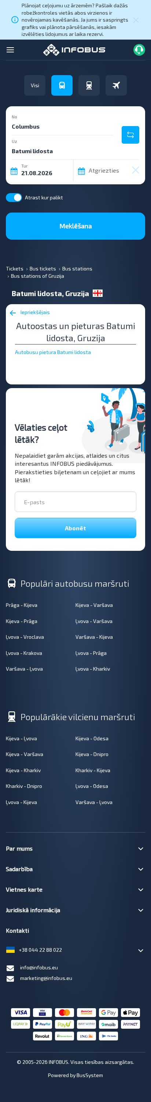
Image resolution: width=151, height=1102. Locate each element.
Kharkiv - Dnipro (24, 786)
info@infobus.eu (39, 967)
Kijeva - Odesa (92, 738)
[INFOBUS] (74, 49)
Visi (35, 85)
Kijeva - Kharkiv (23, 770)
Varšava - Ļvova (24, 669)
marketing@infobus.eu (46, 978)
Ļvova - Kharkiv (93, 669)
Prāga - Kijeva (21, 605)
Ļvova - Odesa (92, 786)
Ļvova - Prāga (91, 653)
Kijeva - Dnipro (92, 754)
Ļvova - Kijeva (21, 802)
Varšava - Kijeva (94, 637)
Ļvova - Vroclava (25, 637)
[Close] (136, 20)
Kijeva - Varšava (94, 605)
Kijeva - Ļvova (21, 738)
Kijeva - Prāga (21, 621)
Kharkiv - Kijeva (93, 770)
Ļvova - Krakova (24, 653)
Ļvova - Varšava (94, 621)
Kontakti (17, 930)
